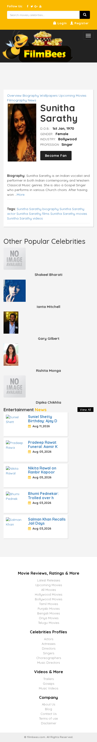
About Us (48, 704)
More (20, 194)
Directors (48, 648)
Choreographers (48, 658)
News (32, 100)
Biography (31, 95)
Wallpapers (49, 95)
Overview (14, 95)
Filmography (17, 100)
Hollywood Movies (48, 594)
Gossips (48, 683)
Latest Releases (48, 580)
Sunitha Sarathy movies (68, 213)
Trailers (48, 679)
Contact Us (48, 714)
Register (81, 23)
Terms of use (48, 718)
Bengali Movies (48, 613)
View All (85, 409)
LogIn (61, 23)
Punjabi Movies (49, 608)
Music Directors (48, 662)
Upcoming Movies (72, 95)
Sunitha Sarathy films (32, 213)
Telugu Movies (48, 623)
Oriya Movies (48, 618)
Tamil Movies (48, 604)
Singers (48, 653)
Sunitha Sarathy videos (25, 218)
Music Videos (48, 688)
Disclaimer (48, 723)
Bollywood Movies (48, 599)
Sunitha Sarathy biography (38, 209)
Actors (48, 639)
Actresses (48, 644)
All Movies (48, 590)
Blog (48, 709)
